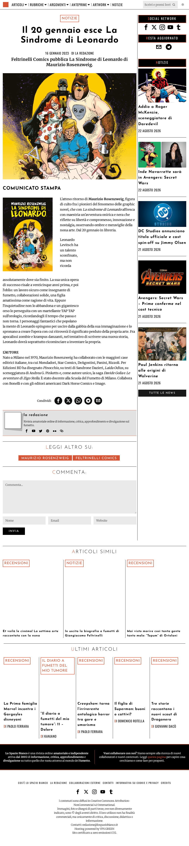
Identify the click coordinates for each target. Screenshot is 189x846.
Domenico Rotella (131, 720)
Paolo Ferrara (18, 726)
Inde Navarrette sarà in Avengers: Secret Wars (160, 177)
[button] (174, 4)
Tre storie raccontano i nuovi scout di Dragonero (164, 711)
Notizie (70, 18)
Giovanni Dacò (165, 726)
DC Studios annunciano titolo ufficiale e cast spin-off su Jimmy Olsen (162, 237)
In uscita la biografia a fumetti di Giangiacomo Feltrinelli (92, 633)
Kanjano (50, 736)
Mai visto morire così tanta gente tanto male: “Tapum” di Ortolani (154, 633)
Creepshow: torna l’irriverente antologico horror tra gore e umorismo (94, 714)
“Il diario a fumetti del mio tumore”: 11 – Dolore (55, 721)
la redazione (84, 53)
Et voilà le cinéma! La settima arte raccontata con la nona (31, 633)
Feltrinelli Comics (96, 458)
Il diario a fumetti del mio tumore (55, 666)
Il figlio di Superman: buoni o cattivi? (129, 709)
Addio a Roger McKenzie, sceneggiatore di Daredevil (155, 115)
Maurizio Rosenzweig (45, 458)
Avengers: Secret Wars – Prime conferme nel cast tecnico (160, 303)
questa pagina (157, 757)
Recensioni (16, 563)
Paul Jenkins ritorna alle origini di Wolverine (158, 370)
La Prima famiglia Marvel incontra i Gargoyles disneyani (20, 711)
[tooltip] (58, 401)
